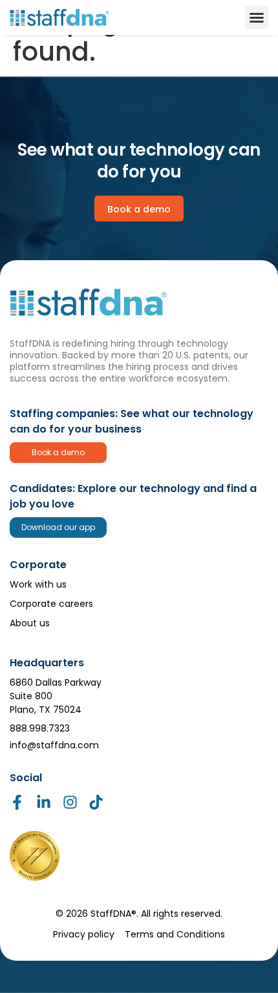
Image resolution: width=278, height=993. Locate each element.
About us (30, 623)
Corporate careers (51, 603)
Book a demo (58, 452)
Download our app (58, 527)
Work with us (38, 584)
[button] (256, 17)
